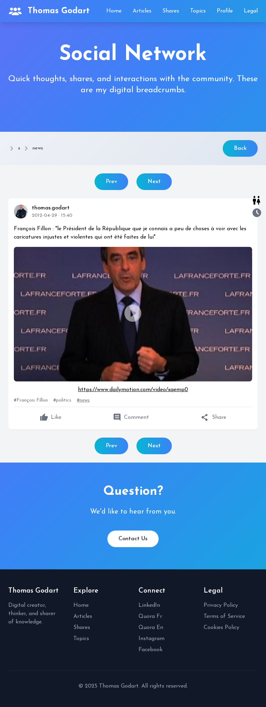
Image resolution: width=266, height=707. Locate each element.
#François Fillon (31, 400)
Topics (198, 11)
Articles (142, 11)
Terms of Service (224, 616)
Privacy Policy (221, 605)
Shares (170, 11)
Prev (111, 181)
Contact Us (133, 539)
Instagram (152, 638)
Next (154, 181)
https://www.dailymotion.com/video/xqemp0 (133, 390)
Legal (251, 11)
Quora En (151, 627)
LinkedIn (149, 605)
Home (114, 11)
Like (50, 417)
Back (240, 148)
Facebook (150, 650)
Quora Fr (150, 616)
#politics (62, 400)
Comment (131, 417)
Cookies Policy (221, 627)
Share (213, 417)
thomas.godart (51, 208)
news (38, 148)
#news (83, 400)
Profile (225, 11)
